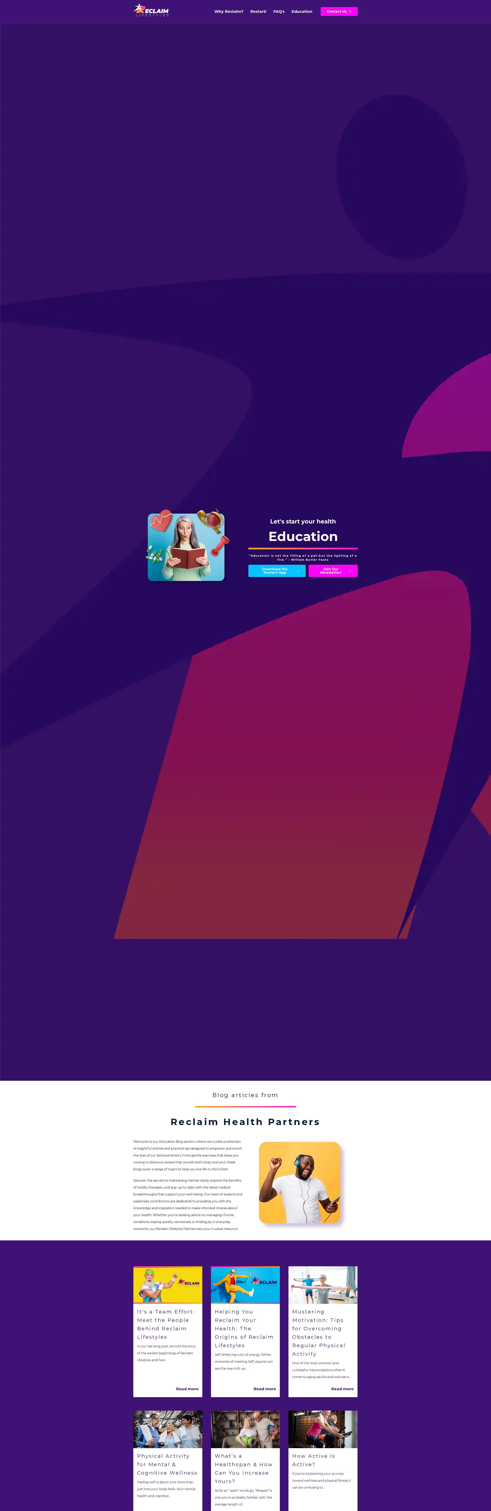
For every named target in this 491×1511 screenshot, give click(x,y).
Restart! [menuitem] (258, 11)
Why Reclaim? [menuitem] (228, 11)
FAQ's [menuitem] (279, 11)
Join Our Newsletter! (331, 571)
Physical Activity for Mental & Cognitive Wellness (167, 1464)
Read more (187, 1389)
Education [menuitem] (302, 11)
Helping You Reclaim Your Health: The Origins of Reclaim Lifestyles (244, 1328)
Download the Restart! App (275, 571)
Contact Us (337, 11)
